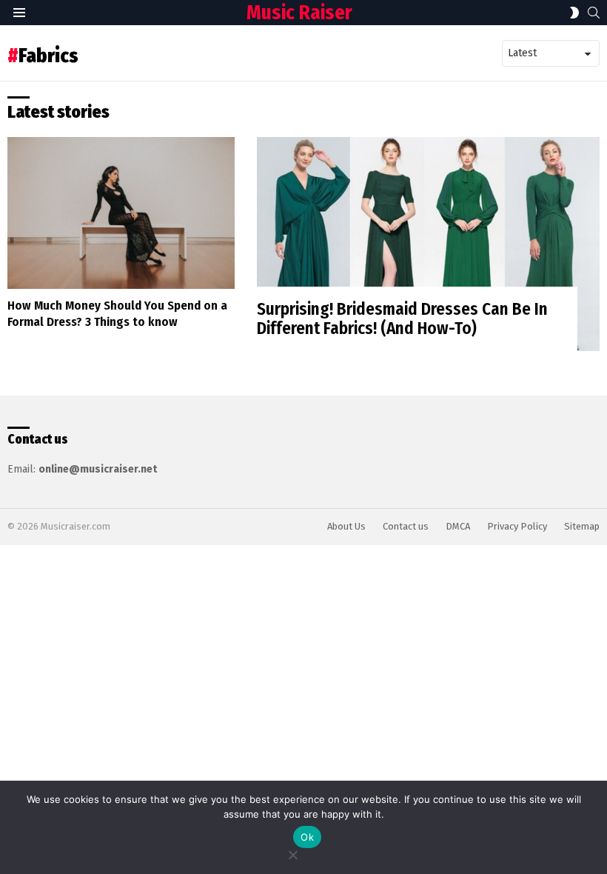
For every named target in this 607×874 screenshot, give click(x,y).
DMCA (458, 526)
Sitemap (582, 526)
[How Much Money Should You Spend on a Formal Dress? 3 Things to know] (121, 213)
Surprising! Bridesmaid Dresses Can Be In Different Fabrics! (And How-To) (402, 318)
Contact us (406, 526)
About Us (346, 526)
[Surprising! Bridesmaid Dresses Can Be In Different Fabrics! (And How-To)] (428, 244)
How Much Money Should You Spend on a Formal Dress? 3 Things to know (117, 313)
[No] (292, 852)
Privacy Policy (517, 526)
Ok (307, 837)
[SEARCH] (594, 12)
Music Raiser (299, 12)
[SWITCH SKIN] (574, 12)
